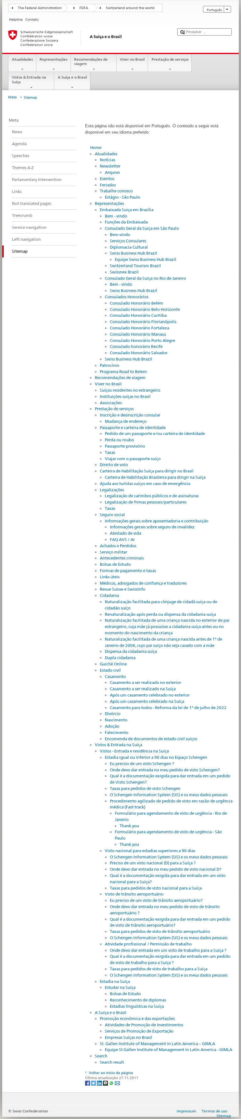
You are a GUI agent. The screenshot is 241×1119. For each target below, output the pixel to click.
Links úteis (110, 576)
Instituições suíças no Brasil (125, 396)
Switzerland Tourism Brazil (135, 265)
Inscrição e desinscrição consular (130, 414)
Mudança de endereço (126, 421)
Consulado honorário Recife (136, 346)
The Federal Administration (40, 8)
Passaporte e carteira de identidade (133, 427)
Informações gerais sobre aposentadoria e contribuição (156, 520)
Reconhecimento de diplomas (138, 999)
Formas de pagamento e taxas (128, 570)
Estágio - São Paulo (122, 197)
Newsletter (110, 165)
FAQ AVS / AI (122, 539)
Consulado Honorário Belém (136, 303)
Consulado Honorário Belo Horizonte (145, 309)
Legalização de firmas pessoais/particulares (145, 501)
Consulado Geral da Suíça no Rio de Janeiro (145, 278)
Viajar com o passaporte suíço (133, 458)
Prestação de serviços (170, 59)
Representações (53, 59)
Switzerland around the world (130, 8)
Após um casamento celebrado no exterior (150, 694)
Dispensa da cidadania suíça (131, 651)
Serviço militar (113, 551)
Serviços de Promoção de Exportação (139, 1031)
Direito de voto (114, 464)
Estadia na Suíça (115, 981)
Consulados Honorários (126, 296)
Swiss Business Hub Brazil (133, 253)
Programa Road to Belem (123, 371)
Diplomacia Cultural (129, 247)
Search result (112, 1062)
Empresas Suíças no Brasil (128, 1037)
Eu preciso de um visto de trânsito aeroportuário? (156, 900)
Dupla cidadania (120, 657)
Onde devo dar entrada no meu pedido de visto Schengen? (165, 769)
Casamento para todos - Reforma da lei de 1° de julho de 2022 (168, 707)
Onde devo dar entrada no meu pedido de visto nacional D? (165, 869)
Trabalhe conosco (116, 190)
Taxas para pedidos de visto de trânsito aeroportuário (160, 931)
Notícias (107, 159)
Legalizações (112, 489)
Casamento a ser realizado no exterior (145, 682)
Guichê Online (113, 663)
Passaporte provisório (125, 446)
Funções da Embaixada (126, 221)
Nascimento (116, 719)
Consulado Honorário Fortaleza (139, 327)
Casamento (115, 676)
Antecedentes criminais (122, 557)
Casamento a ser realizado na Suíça (143, 688)
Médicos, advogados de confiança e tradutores (143, 583)
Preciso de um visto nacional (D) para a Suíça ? (152, 862)
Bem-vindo (120, 234)
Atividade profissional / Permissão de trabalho (148, 943)
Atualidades (22, 59)
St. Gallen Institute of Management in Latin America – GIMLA (157, 1043)
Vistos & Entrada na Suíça (29, 79)
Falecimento (116, 732)
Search (101, 1055)
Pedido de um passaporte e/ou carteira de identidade (155, 433)
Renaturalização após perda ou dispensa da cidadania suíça (160, 614)
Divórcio (112, 713)
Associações (111, 402)
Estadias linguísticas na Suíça (137, 1006)
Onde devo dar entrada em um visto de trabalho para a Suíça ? (168, 950)
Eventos (107, 178)
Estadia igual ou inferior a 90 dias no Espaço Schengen (156, 757)
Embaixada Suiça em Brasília (126, 209)
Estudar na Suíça (120, 987)
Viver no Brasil (132, 59)
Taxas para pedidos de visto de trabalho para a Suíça (158, 968)
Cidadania (109, 595)
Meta (12, 97)
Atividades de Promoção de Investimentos (144, 1024)
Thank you (129, 825)
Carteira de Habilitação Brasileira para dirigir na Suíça (155, 477)
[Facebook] (88, 1083)
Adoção (112, 726)
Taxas (110, 452)
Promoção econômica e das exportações (137, 1018)
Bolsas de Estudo (115, 564)
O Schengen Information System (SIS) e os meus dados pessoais (169, 794)
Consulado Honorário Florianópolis (143, 321)
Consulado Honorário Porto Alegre (142, 340)
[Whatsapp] (112, 1083)
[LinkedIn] (100, 1083)
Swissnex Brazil (124, 271)
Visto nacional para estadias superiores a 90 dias (150, 850)
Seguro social (112, 514)
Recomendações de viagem (91, 61)
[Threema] (106, 1083)
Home (95, 147)
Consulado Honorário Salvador (139, 352)
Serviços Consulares (128, 240)
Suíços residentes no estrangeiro (130, 390)
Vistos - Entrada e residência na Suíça (134, 750)
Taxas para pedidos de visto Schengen (145, 788)
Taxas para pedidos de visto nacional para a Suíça (156, 887)
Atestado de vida (125, 533)
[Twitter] (94, 1083)
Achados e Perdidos (118, 545)
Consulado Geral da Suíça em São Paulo (142, 228)
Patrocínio (109, 365)
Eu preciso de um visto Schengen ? (142, 763)
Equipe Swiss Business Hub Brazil (145, 259)
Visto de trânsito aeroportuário (134, 893)
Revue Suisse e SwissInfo (122, 589)
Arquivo (112, 172)
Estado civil (110, 670)
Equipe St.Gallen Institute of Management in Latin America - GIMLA (168, 1049)
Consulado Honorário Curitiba (138, 315)
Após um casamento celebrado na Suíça (147, 701)
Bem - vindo (116, 215)
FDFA (83, 8)
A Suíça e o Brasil (72, 77)
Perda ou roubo (119, 439)
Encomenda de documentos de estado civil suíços (151, 738)
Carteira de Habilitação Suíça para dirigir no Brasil (147, 470)
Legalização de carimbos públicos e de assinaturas (152, 495)
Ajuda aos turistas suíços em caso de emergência (145, 483)
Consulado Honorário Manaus (138, 334)
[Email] (117, 1083)
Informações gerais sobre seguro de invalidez (152, 526)
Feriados (108, 184)
